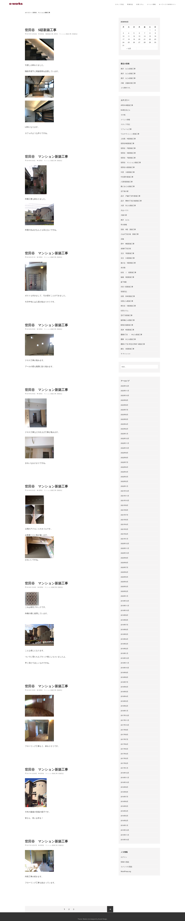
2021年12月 (125, 491)
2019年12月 (125, 601)
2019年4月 (124, 639)
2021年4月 (124, 524)
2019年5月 (124, 634)
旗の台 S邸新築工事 (128, 263)
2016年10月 (125, 782)
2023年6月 (124, 414)
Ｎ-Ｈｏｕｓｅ (126, 353)
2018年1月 (124, 711)
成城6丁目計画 (126, 248)
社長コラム (140, 4)
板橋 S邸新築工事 (127, 277)
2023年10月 (125, 395)
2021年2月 (124, 534)
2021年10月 (125, 500)
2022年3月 (124, 476)
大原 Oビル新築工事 (128, 205)
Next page (110, 909)
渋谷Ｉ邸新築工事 (127, 287)
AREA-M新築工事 (127, 105)
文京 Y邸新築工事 (127, 253)
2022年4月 (124, 472)
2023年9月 (124, 400)
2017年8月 (124, 734)
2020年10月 (125, 553)
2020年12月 (125, 543)
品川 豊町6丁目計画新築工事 (131, 201)
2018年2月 (124, 706)
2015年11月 (125, 835)
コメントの (126, 866)
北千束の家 (124, 191)
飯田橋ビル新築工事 (128, 320)
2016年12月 (125, 773)
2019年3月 (124, 644)
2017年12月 (125, 715)
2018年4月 (124, 696)
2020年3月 (124, 586)
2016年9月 (124, 787)
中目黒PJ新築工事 (127, 177)
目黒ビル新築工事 (127, 301)
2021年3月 (124, 529)
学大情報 (124, 224)
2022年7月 (124, 462)
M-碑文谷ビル (125, 110)
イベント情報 (151, 4)
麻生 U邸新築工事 (127, 349)
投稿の (125, 862)
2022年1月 (124, 486)
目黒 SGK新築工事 (128, 296)
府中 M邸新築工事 (127, 244)
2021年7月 (124, 515)
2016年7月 (124, 796)
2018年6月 (124, 687)
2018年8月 (124, 677)
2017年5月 (124, 749)
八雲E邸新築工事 (127, 182)
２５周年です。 (126, 88)
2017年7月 (124, 739)
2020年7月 (124, 567)
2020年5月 (124, 577)
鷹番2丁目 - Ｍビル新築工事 (131, 334)
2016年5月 (124, 806)
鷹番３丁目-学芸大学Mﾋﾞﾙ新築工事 (133, 344)
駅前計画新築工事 (127, 325)
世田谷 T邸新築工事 (128, 158)
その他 (123, 115)
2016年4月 (124, 811)
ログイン (124, 857)
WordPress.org (126, 871)
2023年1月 (124, 433)
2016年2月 (124, 820)
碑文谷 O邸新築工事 (128, 306)
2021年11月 (125, 496)
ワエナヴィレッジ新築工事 (130, 134)
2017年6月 (124, 744)
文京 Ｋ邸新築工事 (128, 258)
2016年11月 (125, 777)
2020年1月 (124, 596)
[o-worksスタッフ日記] (16, 3)
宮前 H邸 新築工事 (128, 229)
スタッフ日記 (119, 4)
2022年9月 (124, 453)
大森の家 (124, 215)
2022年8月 (124, 457)
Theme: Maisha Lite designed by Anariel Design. (92, 919)
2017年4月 (124, 754)
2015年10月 (125, 839)
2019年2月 (124, 648)
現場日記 (130, 4)
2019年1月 (124, 653)
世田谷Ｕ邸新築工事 (128, 167)
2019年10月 (125, 610)
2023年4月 (124, 424)
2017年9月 (124, 730)
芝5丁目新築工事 (126, 315)
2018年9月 (124, 672)
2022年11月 (125, 443)
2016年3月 (124, 816)
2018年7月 (124, 682)
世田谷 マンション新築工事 (62, 34)
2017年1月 (124, 768)
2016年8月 (124, 792)
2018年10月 (125, 668)
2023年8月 (124, 405)
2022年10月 (125, 448)
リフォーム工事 (126, 129)
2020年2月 (124, 591)
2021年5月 (124, 520)
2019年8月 (124, 620)
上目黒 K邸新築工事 (128, 139)
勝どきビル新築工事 (128, 186)
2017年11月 (125, 720)
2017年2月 (124, 763)
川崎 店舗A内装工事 (128, 83)
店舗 (122, 239)
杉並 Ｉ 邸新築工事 (128, 272)
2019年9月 (124, 615)
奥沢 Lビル (125, 220)
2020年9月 (124, 558)
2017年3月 (124, 758)
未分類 (123, 267)
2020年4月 (124, 582)
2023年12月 (125, 386)
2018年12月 (125, 658)
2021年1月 (124, 539)
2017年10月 (125, 725)
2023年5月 (124, 419)
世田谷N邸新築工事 (127, 143)
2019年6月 (124, 629)
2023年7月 (124, 410)
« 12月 (128, 48)
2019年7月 (124, 625)
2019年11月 (125, 605)
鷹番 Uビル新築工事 (128, 339)
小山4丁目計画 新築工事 (130, 234)
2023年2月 (124, 429)
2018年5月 (124, 691)
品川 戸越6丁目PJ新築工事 (130, 196)
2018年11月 (125, 663)
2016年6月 (124, 801)
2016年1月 (124, 825)
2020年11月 (125, 548)
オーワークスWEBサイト (167, 4)
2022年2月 (124, 481)
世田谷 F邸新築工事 (128, 148)
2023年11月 (125, 390)
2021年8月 (124, 510)
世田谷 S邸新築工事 (40, 30)
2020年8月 (124, 562)
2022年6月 (124, 467)
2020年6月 (124, 572)
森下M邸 (124, 282)
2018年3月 (124, 701)
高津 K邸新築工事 (127, 330)
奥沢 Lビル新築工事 (128, 69)
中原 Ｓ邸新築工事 (128, 172)
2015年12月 (125, 830)
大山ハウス (124, 210)
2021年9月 (124, 505)
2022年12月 (125, 438)
